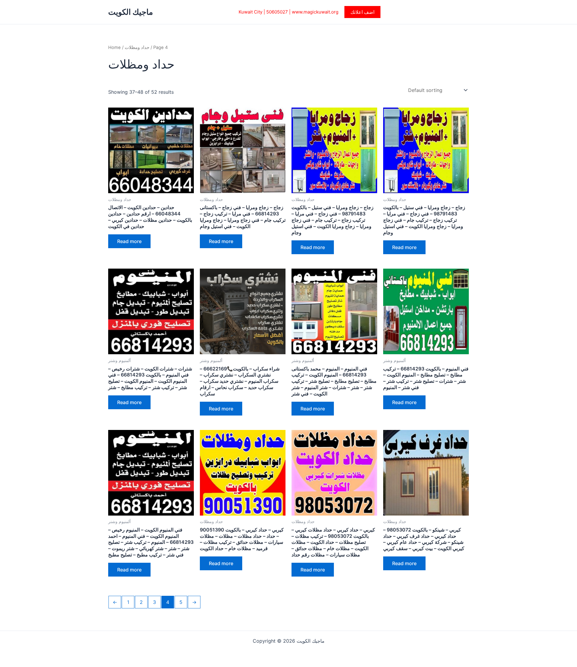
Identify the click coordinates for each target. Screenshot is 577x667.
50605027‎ (277, 12)
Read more (129, 241)
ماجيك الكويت (130, 12)
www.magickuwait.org (315, 12)
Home (114, 47)
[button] (362, 12)
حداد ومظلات (137, 47)
